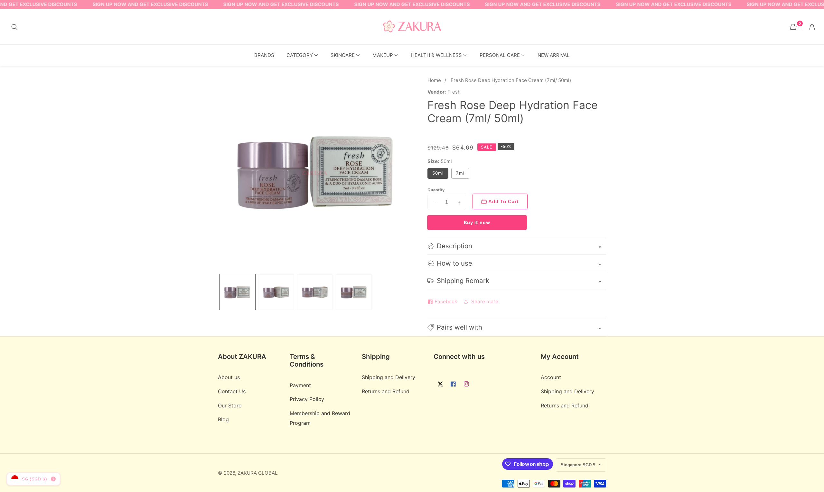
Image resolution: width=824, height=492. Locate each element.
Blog (223, 419)
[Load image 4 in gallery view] (353, 292)
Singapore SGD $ (578, 464)
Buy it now (477, 222)
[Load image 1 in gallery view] (237, 292)
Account (551, 377)
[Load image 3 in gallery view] (315, 292)
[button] (299, 55)
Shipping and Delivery (388, 377)
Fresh (454, 91)
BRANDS (264, 55)
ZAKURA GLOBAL (258, 472)
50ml (438, 173)
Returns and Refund (385, 391)
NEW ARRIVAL (554, 55)
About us (229, 377)
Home (434, 80)
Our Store (229, 405)
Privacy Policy (307, 399)
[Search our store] (14, 26)
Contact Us (232, 391)
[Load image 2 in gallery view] (276, 292)
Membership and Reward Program (320, 418)
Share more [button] (484, 301)
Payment (300, 385)
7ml (462, 174)
